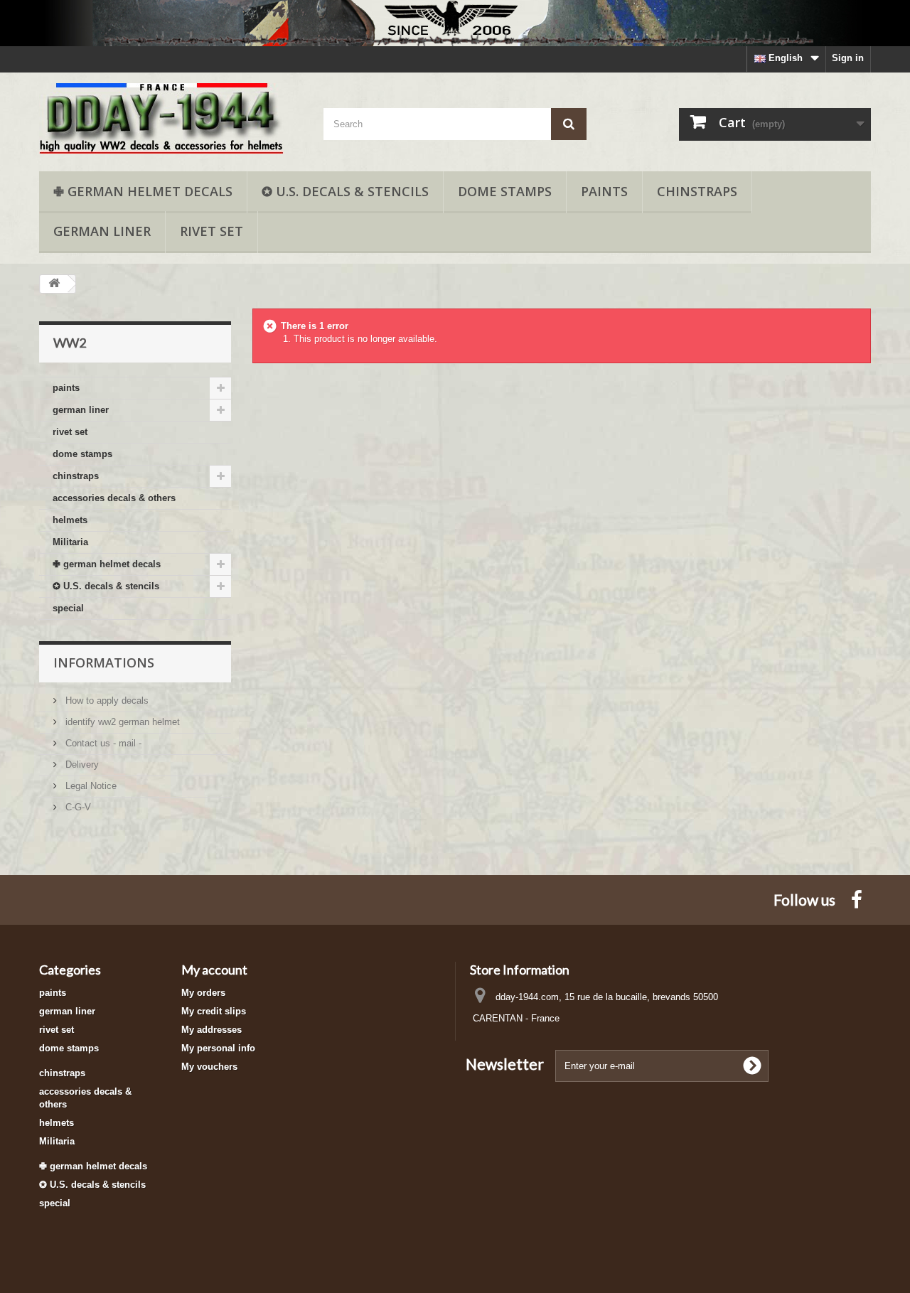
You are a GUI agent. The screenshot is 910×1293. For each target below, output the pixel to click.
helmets (70, 520)
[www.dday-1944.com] (170, 118)
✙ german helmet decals (142, 191)
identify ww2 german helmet (121, 722)
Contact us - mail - (102, 743)
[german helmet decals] (455, 23)
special (68, 608)
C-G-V (77, 807)
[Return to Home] (54, 284)
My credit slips (213, 1011)
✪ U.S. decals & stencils (345, 191)
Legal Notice (90, 785)
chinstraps (697, 191)
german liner (102, 231)
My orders (203, 992)
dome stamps (505, 191)
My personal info (218, 1048)
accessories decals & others (114, 498)
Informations (103, 662)
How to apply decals (106, 700)
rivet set (211, 231)
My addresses (211, 1029)
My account (214, 969)
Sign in (848, 58)
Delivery (81, 764)
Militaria (70, 542)
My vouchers (209, 1066)
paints (604, 191)
